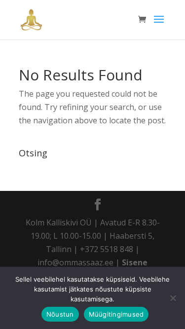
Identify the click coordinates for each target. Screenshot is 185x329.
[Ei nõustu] (173, 298)
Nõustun (60, 314)
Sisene (135, 262)
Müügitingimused (116, 314)
